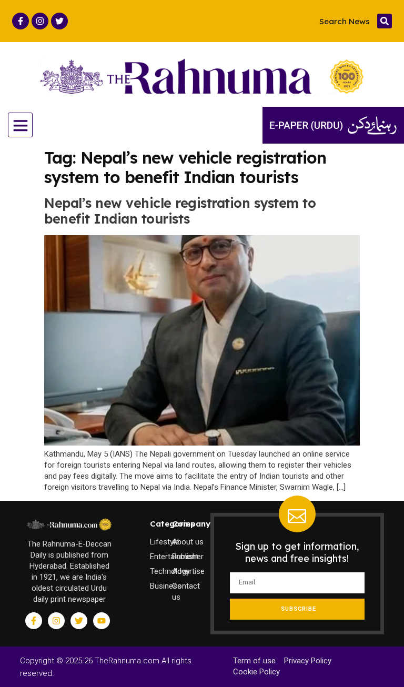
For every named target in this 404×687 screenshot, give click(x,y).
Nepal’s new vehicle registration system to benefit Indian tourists (180, 211)
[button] (384, 21)
